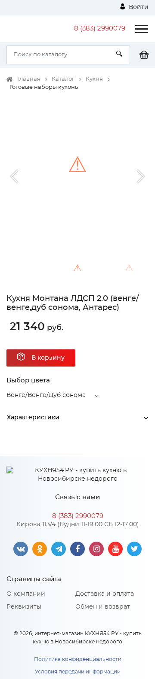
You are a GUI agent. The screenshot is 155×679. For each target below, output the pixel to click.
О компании (25, 594)
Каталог (63, 79)
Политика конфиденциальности (77, 659)
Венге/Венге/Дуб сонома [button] (46, 395)
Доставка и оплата (104, 594)
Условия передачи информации (78, 671)
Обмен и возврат (102, 607)
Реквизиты (23, 607)
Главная (28, 79)
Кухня (94, 79)
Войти (138, 7)
